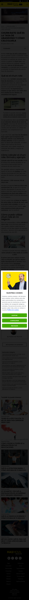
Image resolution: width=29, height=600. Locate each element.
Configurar (14, 321)
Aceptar (14, 315)
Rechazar (14, 326)
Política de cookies (13, 310)
